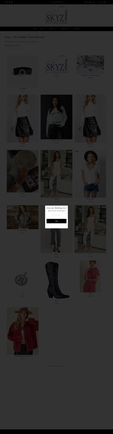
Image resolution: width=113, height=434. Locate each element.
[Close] (66, 207)
